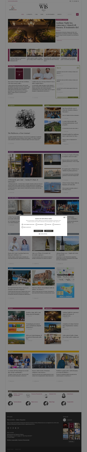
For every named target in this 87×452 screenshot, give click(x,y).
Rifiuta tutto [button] (49, 230)
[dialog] (43, 226)
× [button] (65, 217)
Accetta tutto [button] (38, 230)
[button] (43, 234)
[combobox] (64, 217)
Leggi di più (58, 221)
